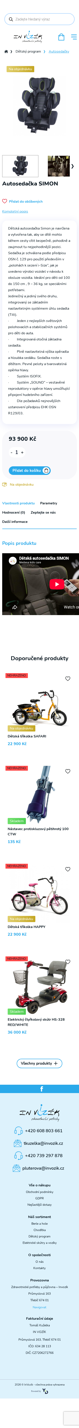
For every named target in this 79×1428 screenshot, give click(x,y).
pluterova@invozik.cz (43, 1168)
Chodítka (40, 1230)
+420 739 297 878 (44, 1156)
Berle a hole (39, 1224)
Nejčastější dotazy (39, 1205)
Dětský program (28, 51)
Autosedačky (59, 51)
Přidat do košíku (27, 470)
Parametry (48, 503)
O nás (40, 1262)
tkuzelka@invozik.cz (43, 1143)
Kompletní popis (15, 211)
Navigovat (39, 1307)
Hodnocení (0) (13, 512)
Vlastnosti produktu (18, 503)
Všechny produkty (36, 1063)
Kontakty (39, 1268)
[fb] (41, 1089)
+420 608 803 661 (44, 1131)
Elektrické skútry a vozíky (40, 1243)
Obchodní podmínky (39, 1192)
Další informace (15, 521)
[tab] (18, 503)
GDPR (39, 1198)
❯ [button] (72, 166)
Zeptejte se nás (43, 512)
